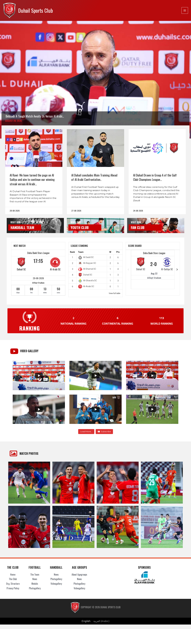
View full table (114, 293)
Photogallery (35, 588)
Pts (118, 252)
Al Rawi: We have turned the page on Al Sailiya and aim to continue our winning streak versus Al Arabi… (32, 179)
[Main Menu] (184, 10)
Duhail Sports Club (35, 10)
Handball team (22, 227)
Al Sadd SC (88, 257)
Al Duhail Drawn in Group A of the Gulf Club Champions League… (155, 177)
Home (12, 574)
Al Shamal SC (89, 269)
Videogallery (56, 583)
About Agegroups (79, 574)
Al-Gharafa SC (90, 280)
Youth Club (80, 227)
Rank (72, 252)
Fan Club (137, 227)
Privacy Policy (13, 588)
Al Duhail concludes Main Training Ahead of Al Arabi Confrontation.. (94, 177)
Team (81, 252)
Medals (34, 583)
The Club (13, 579)
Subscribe (106, 431)
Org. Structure (13, 583)
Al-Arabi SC (55, 269)
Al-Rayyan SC (89, 263)
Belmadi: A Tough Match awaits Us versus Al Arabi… (35, 116)
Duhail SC (21, 269)
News (34, 579)
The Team (34, 574)
